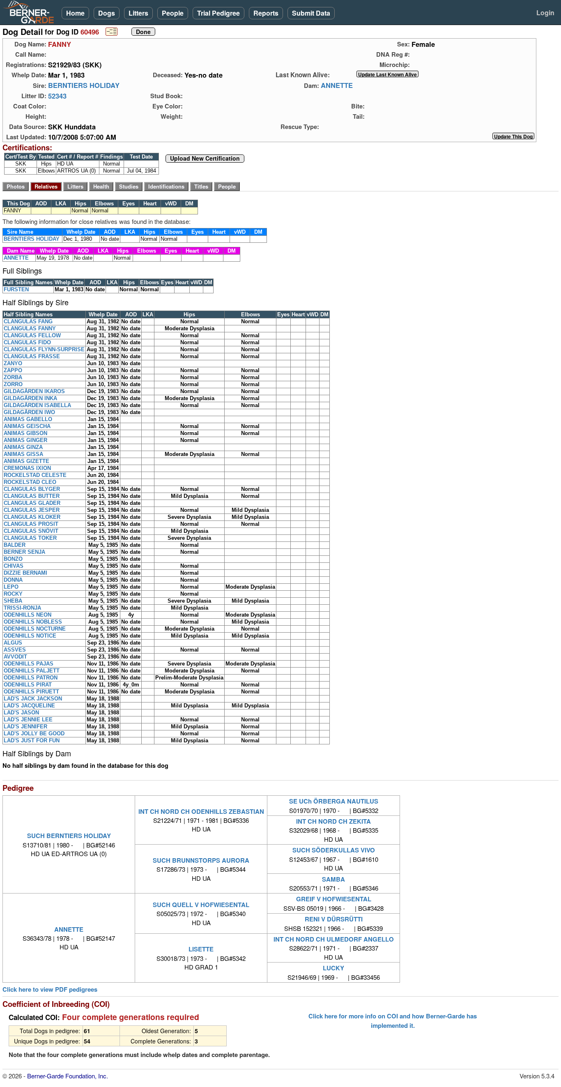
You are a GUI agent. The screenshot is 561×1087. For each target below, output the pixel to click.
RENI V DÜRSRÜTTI (334, 918)
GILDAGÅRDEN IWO (29, 412)
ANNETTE (337, 85)
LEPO (11, 587)
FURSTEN (16, 289)
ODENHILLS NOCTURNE (35, 629)
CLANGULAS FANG (28, 321)
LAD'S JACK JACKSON (33, 698)
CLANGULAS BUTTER (32, 496)
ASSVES (15, 650)
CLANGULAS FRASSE (32, 356)
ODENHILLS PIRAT (28, 685)
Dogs (106, 13)
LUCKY (333, 967)
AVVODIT (15, 657)
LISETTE (201, 948)
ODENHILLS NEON (27, 615)
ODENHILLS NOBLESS (33, 622)
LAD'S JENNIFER (25, 726)
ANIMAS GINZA (23, 447)
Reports (265, 13)
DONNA (13, 580)
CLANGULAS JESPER (32, 510)
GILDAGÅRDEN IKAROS (34, 391)
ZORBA (13, 377)
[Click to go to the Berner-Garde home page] (30, 11)
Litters (138, 13)
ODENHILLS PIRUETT (31, 692)
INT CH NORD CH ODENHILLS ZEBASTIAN (201, 811)
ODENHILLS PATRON (30, 678)
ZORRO (13, 384)
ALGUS (13, 643)
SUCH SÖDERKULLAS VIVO (333, 849)
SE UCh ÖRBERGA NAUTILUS (333, 801)
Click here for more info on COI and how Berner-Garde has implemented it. (392, 1020)
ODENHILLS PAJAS (28, 664)
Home (75, 13)
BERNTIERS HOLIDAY (84, 85)
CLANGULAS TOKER (30, 538)
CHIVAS (13, 566)
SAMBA (333, 879)
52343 (57, 96)
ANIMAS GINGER (25, 440)
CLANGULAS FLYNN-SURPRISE (44, 349)
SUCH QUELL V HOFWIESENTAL (201, 904)
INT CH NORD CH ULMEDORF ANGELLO (334, 939)
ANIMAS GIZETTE (26, 461)
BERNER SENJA (24, 552)
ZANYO (13, 363)
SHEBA (13, 601)
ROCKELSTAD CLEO (30, 482)
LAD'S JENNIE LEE (28, 719)
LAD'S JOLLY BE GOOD (34, 733)
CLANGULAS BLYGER (32, 489)
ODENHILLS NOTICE (30, 636)
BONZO (13, 559)
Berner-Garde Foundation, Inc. (67, 1075)
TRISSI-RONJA (22, 608)
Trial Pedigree (218, 13)
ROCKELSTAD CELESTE (35, 475)
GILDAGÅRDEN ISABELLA (37, 405)
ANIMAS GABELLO (28, 419)
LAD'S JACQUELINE (29, 705)
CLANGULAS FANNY (30, 328)
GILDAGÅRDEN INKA (30, 398)
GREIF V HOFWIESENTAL (333, 898)
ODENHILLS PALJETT (32, 671)
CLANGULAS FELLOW (32, 335)
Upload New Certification (205, 158)
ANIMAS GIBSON (25, 433)
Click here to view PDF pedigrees (49, 989)
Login (545, 12)
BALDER (14, 545)
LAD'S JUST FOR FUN (32, 740)
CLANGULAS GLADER (32, 503)
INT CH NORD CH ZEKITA (333, 821)
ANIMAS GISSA (23, 454)
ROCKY (13, 594)
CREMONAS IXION (27, 468)
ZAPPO (13, 370)
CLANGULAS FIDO (27, 342)
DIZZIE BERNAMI (25, 573)
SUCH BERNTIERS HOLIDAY (69, 835)
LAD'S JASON (21, 712)
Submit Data (311, 13)
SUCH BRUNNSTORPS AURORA (201, 860)
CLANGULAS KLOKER (32, 517)
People (173, 13)
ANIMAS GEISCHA (27, 426)
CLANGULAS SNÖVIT (31, 531)
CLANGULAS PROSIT (31, 524)
